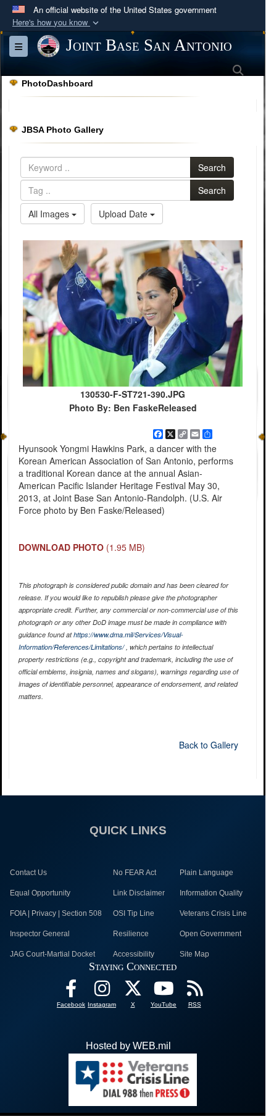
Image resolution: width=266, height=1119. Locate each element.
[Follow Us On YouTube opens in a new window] (163, 991)
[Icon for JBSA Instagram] (101, 991)
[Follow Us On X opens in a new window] (132, 991)
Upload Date (124, 213)
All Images (50, 213)
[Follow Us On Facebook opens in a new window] (71, 991)
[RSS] (194, 991)
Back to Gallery (208, 745)
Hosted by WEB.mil (128, 1046)
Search (212, 167)
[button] (56, 22)
